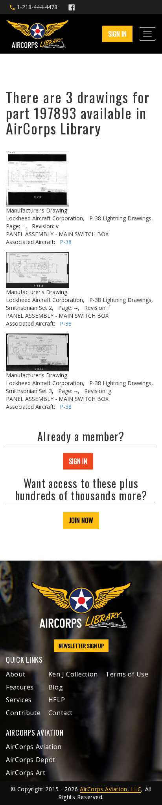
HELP (56, 699)
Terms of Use (127, 674)
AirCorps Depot (30, 759)
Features (20, 687)
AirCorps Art (26, 772)
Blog (55, 687)
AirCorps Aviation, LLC (110, 789)
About (15, 674)
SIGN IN (78, 461)
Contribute (23, 712)
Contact (60, 712)
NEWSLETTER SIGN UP (81, 645)
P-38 (66, 242)
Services (19, 699)
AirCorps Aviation (34, 746)
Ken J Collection (73, 674)
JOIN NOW (81, 520)
